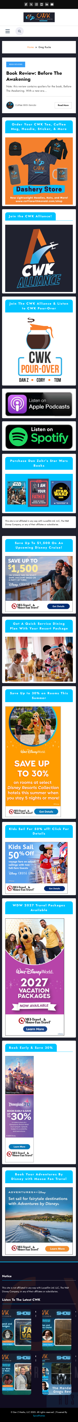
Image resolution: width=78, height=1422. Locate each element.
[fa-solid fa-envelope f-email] (52, 4)
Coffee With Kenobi (25, 105)
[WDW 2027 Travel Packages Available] (34, 977)
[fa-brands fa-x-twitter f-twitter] (31, 4)
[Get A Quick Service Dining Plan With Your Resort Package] (39, 659)
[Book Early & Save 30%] (19, 1109)
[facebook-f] (26, 4)
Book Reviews (15, 64)
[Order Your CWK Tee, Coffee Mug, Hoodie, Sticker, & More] (39, 171)
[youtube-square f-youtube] (41, 4)
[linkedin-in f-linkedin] (47, 4)
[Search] (19, 31)
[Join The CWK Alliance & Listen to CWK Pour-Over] (39, 350)
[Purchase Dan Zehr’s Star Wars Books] (39, 492)
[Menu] (7, 31)
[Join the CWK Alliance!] (39, 258)
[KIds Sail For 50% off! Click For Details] (36, 868)
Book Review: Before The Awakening (34, 76)
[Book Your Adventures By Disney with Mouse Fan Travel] (39, 1221)
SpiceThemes (39, 1415)
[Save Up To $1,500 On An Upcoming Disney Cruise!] (39, 584)
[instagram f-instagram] (36, 4)
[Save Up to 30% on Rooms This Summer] (33, 761)
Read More (63, 105)
